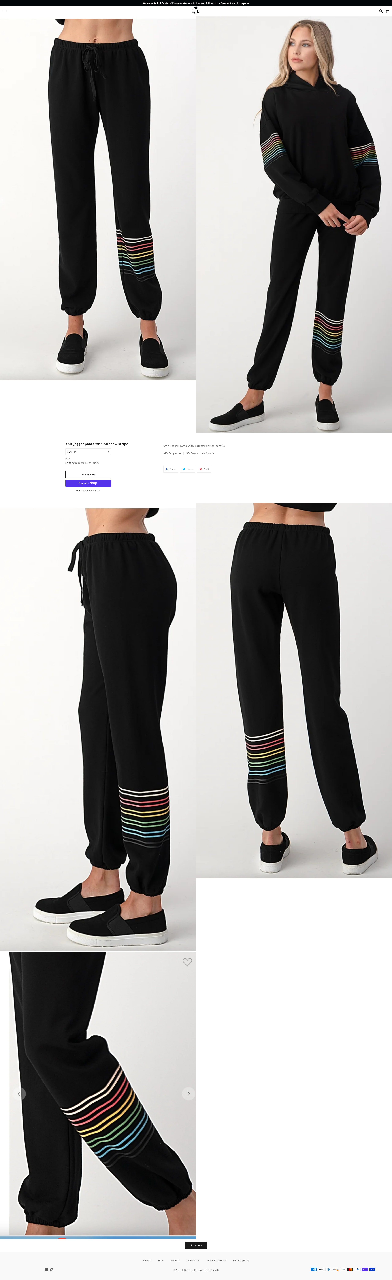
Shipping (70, 462)
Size (69, 451)
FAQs (161, 1260)
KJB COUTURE (189, 1269)
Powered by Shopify (208, 1269)
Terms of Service (216, 1260)
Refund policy (241, 1260)
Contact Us (193, 1260)
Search (147, 1260)
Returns (175, 1260)
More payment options (88, 490)
